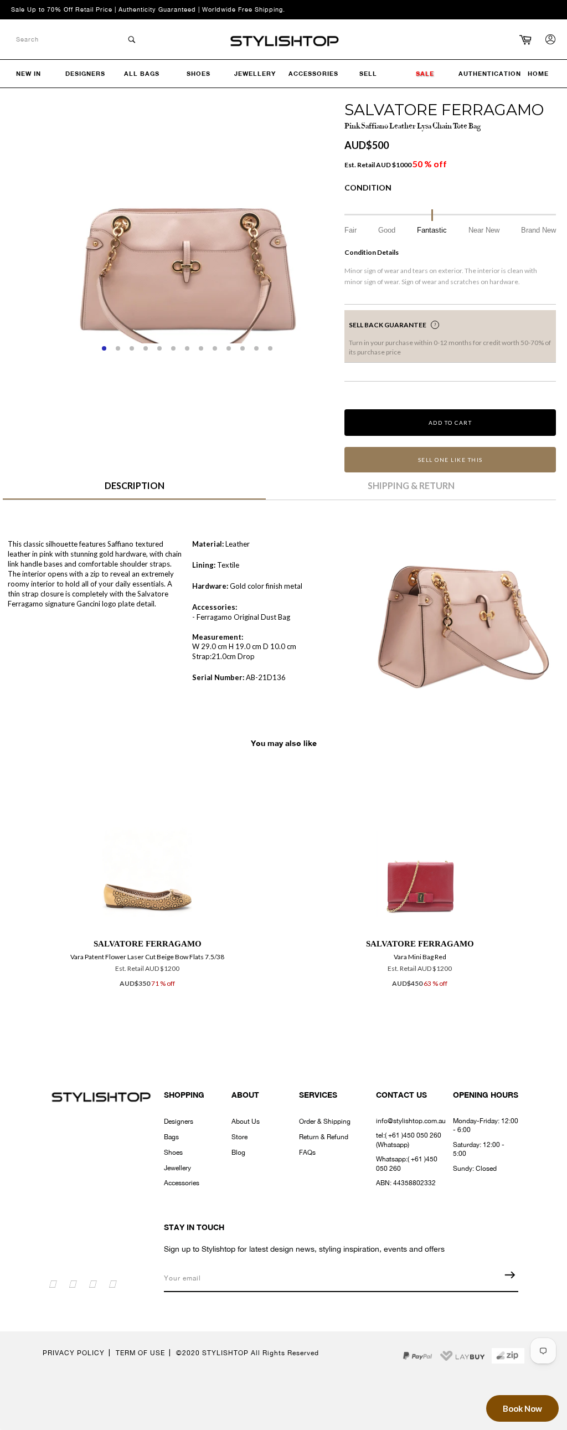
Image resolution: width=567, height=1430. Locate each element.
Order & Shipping (324, 1121)
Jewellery (177, 1168)
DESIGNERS (85, 73)
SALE (425, 73)
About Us (245, 1121)
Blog (238, 1152)
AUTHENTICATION (489, 73)
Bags (171, 1137)
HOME (538, 73)
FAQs (307, 1152)
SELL (368, 73)
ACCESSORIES (313, 73)
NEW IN (28, 73)
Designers (178, 1121)
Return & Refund (323, 1137)
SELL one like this (450, 459)
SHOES (198, 73)
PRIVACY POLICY (74, 1353)
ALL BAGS (141, 73)
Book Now (522, 1408)
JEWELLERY (255, 73)
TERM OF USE (140, 1353)
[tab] (134, 490)
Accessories (181, 1183)
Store (239, 1137)
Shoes (173, 1152)
